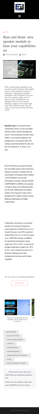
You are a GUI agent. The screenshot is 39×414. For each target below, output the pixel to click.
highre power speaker (15, 339)
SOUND (9, 359)
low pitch (10, 343)
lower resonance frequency (17, 355)
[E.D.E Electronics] (19, 7)
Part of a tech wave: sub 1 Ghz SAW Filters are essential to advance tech (18, 375)
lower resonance (13, 351)
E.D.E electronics (13, 336)
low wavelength (13, 347)
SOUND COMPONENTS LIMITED (16, 363)
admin (24, 54)
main (6, 32)
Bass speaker (11, 332)
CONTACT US (19, 283)
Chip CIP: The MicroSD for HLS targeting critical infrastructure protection (17, 319)
